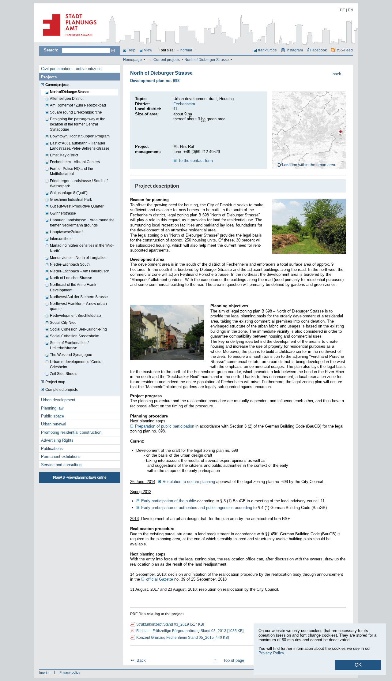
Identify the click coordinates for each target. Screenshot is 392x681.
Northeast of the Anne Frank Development (73, 287)
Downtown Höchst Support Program (80, 136)
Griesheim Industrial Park (71, 199)
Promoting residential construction (71, 432)
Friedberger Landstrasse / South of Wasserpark (78, 183)
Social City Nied (63, 322)
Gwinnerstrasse (63, 213)
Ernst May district (64, 155)
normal (186, 50)
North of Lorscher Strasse (71, 278)
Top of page (233, 660)
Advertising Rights (57, 440)
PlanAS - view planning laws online (79, 477)
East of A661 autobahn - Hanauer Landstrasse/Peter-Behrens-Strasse (79, 146)
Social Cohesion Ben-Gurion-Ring (78, 329)
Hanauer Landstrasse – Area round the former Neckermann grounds (82, 222)
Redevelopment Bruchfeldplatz (75, 315)
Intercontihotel (62, 239)
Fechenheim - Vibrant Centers (75, 162)
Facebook (318, 50)
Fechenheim (184, 104)
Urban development (58, 400)
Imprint (44, 672)
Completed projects (61, 389)
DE (342, 10)
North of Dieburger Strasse (206, 60)
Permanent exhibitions (61, 456)
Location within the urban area (308, 165)
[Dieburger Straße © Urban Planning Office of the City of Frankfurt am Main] (167, 332)
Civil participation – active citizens (71, 68)
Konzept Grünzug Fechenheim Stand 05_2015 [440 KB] (182, 637)
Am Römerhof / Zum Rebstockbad (78, 105)
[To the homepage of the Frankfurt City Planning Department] (68, 38)
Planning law (52, 408)
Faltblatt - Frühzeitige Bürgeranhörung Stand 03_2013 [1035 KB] (189, 631)
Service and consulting (61, 464)
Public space (52, 416)
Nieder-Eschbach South (70, 264)
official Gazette (159, 579)
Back (141, 660)
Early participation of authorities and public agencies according (196, 507)
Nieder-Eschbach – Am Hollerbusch (79, 271)
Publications (52, 448)
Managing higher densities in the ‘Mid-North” (82, 248)
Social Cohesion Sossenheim (74, 336)
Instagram (294, 50)
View (148, 50)
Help (131, 50)
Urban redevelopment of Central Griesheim (77, 364)
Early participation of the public (168, 501)
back (337, 74)
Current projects (166, 60)
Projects (49, 77)
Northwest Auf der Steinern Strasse (79, 297)
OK (358, 665)
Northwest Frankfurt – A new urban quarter (78, 306)
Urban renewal (53, 424)
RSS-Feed (344, 50)
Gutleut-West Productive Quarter (77, 206)
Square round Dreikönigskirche (76, 112)
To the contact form (195, 160)
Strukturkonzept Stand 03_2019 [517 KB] (170, 624)
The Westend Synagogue (71, 355)
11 (175, 109)
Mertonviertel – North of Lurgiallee (78, 258)
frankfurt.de (267, 50)
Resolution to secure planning (189, 481)
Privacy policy (69, 672)
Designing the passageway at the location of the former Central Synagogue (77, 124)
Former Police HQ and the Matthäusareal (71, 171)
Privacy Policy (271, 653)
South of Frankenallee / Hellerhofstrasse (69, 345)
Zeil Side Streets (63, 374)
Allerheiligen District (66, 98)
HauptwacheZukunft (66, 232)
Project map (55, 382)
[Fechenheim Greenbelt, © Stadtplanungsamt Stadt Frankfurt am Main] (309, 226)
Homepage (132, 60)
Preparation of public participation (164, 426)
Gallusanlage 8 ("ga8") (69, 193)
